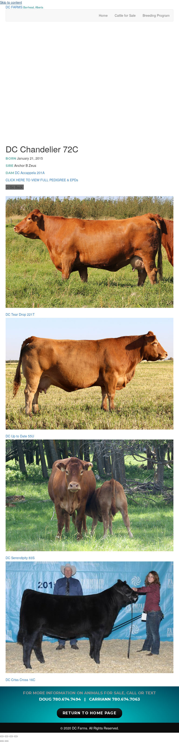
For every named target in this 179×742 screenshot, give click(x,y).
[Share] (11, 736)
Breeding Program (156, 15)
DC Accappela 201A (30, 172)
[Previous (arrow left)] (2, 741)
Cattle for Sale (125, 15)
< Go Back (14, 187)
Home (103, 15)
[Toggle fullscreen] (6, 736)
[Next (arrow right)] (6, 741)
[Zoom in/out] (2, 736)
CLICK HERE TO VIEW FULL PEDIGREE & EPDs (42, 180)
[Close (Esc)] (16, 736)
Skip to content (11, 2)
